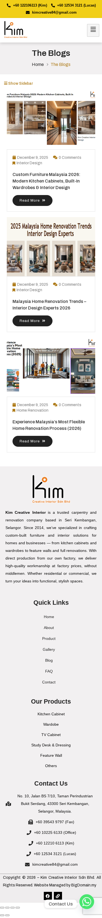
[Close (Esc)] (18, 907)
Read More (30, 200)
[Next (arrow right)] (7, 915)
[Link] (58, 896)
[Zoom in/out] (2, 907)
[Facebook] (48, 896)
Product (48, 638)
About (49, 627)
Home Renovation (32, 410)
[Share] (12, 907)
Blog (49, 660)
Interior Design (29, 163)
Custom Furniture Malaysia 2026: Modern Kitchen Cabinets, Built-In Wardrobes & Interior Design (46, 181)
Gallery (49, 649)
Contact (48, 682)
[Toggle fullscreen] (7, 907)
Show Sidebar (20, 83)
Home (38, 64)
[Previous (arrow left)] (2, 915)
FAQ (49, 671)
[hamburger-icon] (93, 30)
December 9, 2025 (32, 158)
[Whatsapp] (86, 903)
